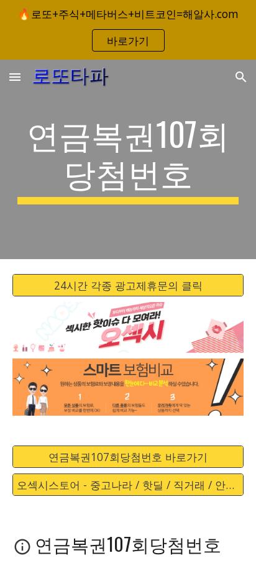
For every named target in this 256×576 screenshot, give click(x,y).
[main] (128, 159)
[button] (15, 77)
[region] (128, 30)
